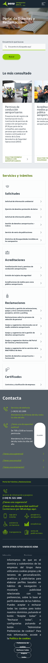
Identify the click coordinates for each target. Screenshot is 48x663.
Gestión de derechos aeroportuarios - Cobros (20, 225)
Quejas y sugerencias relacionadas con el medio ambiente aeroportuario (21, 326)
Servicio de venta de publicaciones (18, 232)
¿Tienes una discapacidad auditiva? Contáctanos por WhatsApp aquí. (20, 507)
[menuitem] (24, 21)
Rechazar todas (23, 650)
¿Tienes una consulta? (12, 460)
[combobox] (24, 47)
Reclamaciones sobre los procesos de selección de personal (19, 318)
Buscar (11, 57)
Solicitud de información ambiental (19, 201)
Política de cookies (20, 638)
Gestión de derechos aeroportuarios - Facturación (20, 357)
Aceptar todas (24, 655)
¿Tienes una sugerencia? (13, 453)
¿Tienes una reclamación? (13, 467)
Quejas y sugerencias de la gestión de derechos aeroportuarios (20, 334)
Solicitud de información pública (18, 217)
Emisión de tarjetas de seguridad (18, 275)
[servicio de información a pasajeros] (24, 491)
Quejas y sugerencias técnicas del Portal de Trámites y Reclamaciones (21, 341)
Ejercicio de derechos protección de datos (21, 209)
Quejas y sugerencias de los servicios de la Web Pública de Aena (21, 349)
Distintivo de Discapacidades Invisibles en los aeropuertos (21, 240)
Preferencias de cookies (23, 645)
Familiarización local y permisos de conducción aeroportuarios (19, 267)
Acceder (40, 435)
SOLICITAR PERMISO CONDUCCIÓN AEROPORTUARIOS (13, 159)
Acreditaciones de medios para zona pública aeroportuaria (19, 283)
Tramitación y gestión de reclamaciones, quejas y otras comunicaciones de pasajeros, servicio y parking (21, 310)
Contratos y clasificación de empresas (20, 384)
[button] (43, 4)
